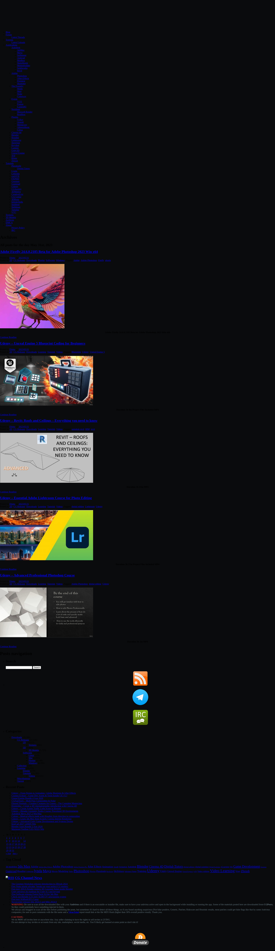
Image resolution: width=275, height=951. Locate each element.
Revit (19, 70)
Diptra (12, 258)
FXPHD (15, 179)
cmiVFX (15, 176)
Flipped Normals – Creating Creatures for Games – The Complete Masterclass (46, 803)
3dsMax (20, 50)
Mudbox (21, 60)
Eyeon (14, 99)
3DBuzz (15, 199)
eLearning (225, 867)
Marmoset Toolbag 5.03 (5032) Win (27, 829)
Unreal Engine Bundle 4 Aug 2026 (27, 798)
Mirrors (55, 871)
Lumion (15, 148)
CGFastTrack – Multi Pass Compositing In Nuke (33, 801)
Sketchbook (22, 63)
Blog (8, 32)
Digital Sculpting (214, 867)
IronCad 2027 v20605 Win (23, 824)
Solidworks (22, 68)
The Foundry (17, 86)
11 (16, 841)
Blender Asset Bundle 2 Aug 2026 (27, 826)
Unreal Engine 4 (187, 871)
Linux (31, 755)
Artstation (123, 867)
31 (13, 850)
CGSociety (16, 189)
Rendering (109, 871)
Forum (9, 34)
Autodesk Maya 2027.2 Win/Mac (26, 813)
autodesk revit (78, 429)
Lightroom (90, 506)
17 (13, 844)
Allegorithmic (23, 127)
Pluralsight (16, 166)
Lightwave (16, 140)
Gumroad (15, 184)
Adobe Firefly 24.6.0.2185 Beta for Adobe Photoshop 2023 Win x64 (49, 252)
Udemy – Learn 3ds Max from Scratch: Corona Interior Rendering (41, 819)
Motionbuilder (23, 65)
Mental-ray (22, 125)
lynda (38, 871)
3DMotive (16, 191)
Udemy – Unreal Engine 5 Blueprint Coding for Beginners (42, 343)
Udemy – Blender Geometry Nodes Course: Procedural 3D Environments (44, 811)
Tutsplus (15, 209)
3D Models (11, 217)
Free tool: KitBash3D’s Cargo (25, 899)
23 (10, 847)
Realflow (21, 114)
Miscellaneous (23, 778)
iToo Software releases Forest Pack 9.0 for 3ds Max (34, 894)
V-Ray (20, 119)
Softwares (50, 260)
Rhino (14, 158)
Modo (20, 89)
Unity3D (15, 150)
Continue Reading (8, 337)
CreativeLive (17, 194)
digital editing (78, 506)
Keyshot (15, 145)
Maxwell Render (24, 112)
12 (19, 841)
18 (16, 844)
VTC (13, 212)
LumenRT (21, 107)
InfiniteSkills (17, 202)
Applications (11, 45)
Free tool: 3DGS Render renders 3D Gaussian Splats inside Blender (42, 889)
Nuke (19, 94)
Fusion (20, 104)
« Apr (8, 853)
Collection (21, 765)
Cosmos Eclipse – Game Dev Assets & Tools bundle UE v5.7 (39, 795)
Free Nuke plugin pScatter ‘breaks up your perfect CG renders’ (39, 886)
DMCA (9, 222)
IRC (13, 230)
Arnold (20, 122)
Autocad (21, 58)
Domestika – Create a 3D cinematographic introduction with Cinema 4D (44, 806)
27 (21, 847)
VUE (19, 101)
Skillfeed (15, 204)
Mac (31, 758)
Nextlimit (15, 109)
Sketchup (15, 143)
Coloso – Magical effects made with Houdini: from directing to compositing (45, 816)
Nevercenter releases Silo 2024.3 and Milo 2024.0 (34, 902)
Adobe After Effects (45, 867)
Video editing (203, 871)
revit (93, 429)
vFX (195, 871)
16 (10, 844)
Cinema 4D (156, 866)
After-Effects (23, 78)
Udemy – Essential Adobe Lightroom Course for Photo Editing (46, 498)
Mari (19, 91)
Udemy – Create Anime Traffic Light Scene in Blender (36, 808)
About (8, 225)
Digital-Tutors (23, 168)
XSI (13, 155)
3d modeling (11, 866)
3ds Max (24, 866)
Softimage (21, 55)
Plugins (14, 117)
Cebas (20, 130)
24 (13, 847)
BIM (87, 429)
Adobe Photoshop (89, 260)
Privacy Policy (18, 227)
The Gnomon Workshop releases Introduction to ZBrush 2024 (39, 884)
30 (10, 850)
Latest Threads (18, 37)
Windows (60, 260)
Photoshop (22, 76)
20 (21, 844)
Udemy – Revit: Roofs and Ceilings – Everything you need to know (48, 420)
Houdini (15, 137)
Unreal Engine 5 (97, 352)
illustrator (21, 83)
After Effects (94, 866)
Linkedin (15, 173)
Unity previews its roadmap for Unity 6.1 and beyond (35, 891)
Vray (237, 871)
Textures (9, 215)
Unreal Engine (18, 153)
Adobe (14, 73)
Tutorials (10, 163)
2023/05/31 (24, 258)
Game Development (246, 866)
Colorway (21, 96)
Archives (10, 220)
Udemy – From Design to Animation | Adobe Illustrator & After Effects (43, 793)
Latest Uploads (18, 42)
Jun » (15, 853)
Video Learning (222, 871)
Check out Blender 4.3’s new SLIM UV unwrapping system (38, 897)
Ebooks (26, 771)
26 (19, 847)
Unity (163, 871)
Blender (15, 135)
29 (7, 850)
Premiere (21, 81)
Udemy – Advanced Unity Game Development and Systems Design (42, 821)
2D (10, 260)
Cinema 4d (16, 132)
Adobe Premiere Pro (80, 867)
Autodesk (15, 47)
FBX (231, 867)
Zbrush (14, 161)
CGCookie (16, 197)
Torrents (9, 40)
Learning (42, 352)
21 (24, 844)
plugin (108, 260)
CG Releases (19, 260)
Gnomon (15, 181)
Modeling (63, 871)
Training (142, 871)
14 (24, 841)
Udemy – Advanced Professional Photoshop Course (37, 575)
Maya (19, 52)
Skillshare (15, 207)
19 (19, 844)
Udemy (14, 186)
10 (13, 841)
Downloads (31, 260)
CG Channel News (28, 878)
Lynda (14, 171)
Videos (59, 352)
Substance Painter (131, 872)
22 (7, 847)
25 (16, 847)
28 (24, 847)
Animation (107, 866)
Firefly (101, 260)
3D (24, 747)
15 (7, 844)
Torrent (20, 781)
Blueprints (76, 352)
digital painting (202, 867)
